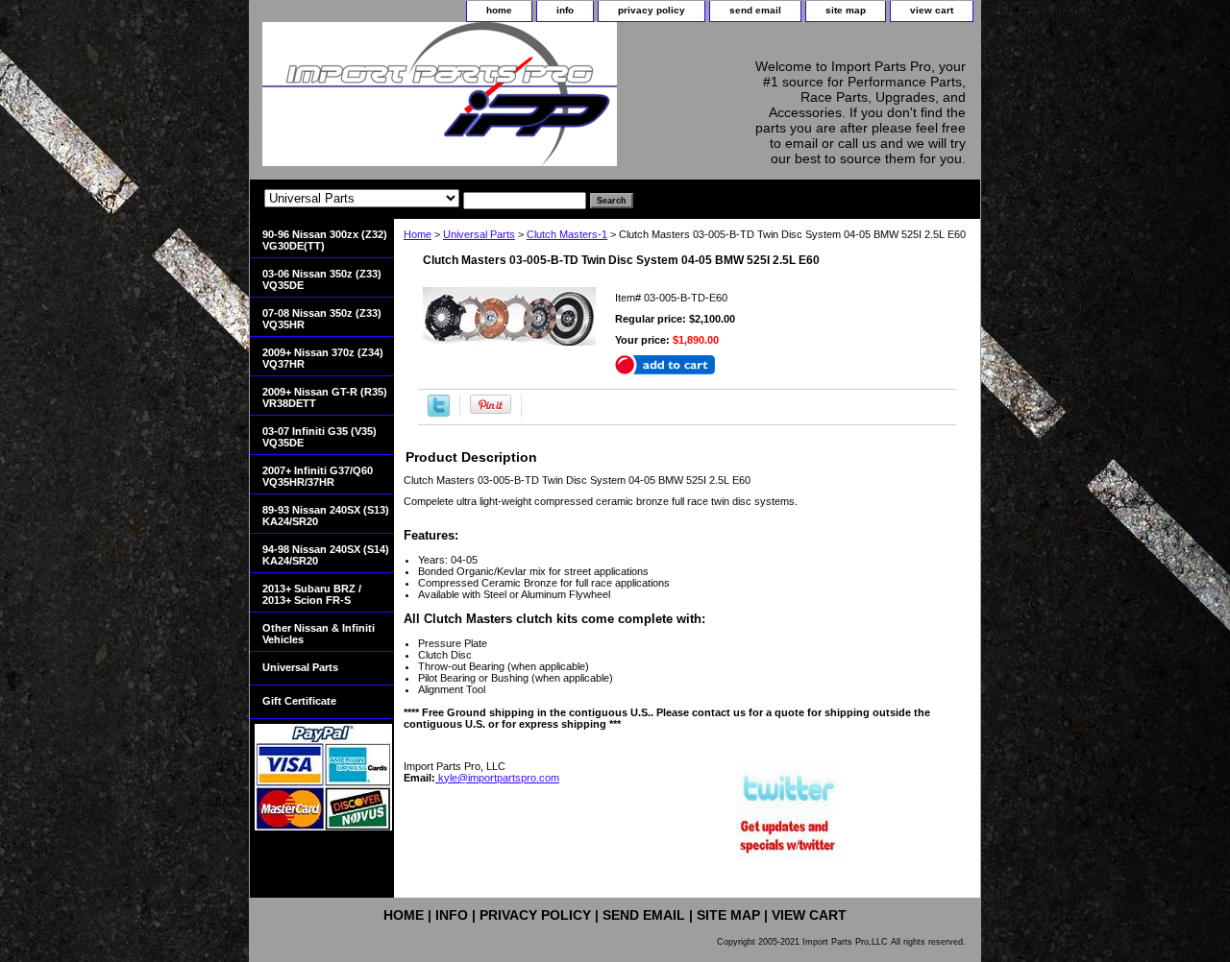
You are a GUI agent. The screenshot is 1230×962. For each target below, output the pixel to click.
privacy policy (651, 10)
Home (417, 234)
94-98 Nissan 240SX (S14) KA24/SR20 (325, 554)
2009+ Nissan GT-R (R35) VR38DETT (324, 397)
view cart (931, 10)
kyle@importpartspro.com (497, 777)
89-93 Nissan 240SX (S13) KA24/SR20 (325, 515)
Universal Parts (479, 234)
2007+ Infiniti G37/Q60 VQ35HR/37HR (317, 476)
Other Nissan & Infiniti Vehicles (318, 633)
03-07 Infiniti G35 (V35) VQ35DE (319, 436)
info (565, 10)
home (499, 10)
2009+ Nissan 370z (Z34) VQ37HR (322, 358)
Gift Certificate (299, 701)
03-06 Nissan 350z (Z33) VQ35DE (321, 279)
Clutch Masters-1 (567, 234)
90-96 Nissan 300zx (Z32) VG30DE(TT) (324, 240)
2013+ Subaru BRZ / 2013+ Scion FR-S (311, 594)
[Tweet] (439, 413)
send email (755, 10)
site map (845, 10)
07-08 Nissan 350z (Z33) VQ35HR (321, 318)
